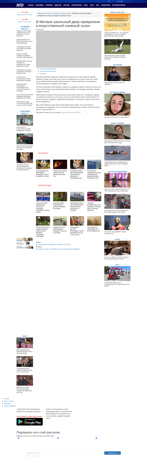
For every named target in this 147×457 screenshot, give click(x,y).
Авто (97, 5)
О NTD (6, 398)
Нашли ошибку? (10, 406)
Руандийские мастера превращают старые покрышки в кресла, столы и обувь (77, 231)
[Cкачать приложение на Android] (29, 424)
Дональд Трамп (22, 14)
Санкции (29, 14)
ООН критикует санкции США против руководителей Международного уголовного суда (94, 174)
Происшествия (76, 5)
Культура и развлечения (61, 13)
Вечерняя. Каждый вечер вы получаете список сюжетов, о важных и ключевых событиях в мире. (35, 440)
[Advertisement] (55, 132)
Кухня (117, 239)
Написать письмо (52, 420)
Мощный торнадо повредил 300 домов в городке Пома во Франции (24, 55)
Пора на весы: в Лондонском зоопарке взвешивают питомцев (23, 78)
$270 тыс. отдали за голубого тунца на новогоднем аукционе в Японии (116, 258)
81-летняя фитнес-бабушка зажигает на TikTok (53, 244)
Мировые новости (44, 13)
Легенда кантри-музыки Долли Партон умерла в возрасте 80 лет (23, 71)
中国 (121, 1)
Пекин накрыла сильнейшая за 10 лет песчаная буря (93, 229)
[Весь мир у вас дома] (17, 319)
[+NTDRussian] (17, 325)
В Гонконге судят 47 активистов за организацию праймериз (58, 249)
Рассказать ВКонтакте (48, 71)
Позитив (66, 5)
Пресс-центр (8, 401)
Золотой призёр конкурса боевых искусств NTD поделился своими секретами (114, 57)
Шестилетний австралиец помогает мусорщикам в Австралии (24, 147)
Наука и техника (117, 123)
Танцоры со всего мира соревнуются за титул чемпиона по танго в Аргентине (23, 33)
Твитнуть (43, 73)
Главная (31, 5)
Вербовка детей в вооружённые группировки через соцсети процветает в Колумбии (23, 88)
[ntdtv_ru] (17, 331)
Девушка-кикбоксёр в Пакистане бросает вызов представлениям (24, 41)
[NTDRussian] (17, 316)
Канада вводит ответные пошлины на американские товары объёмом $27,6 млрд (24, 63)
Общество (57, 5)
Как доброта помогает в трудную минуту (117, 117)
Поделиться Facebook (48, 69)
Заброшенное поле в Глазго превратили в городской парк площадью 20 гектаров (76, 206)
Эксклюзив (117, 65)
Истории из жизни (118, 5)
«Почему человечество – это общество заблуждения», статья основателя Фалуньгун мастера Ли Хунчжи (116, 34)
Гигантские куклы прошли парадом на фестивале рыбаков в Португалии (24, 96)
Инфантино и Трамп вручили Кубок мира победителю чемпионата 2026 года (24, 390)
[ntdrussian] (17, 328)
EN (118, 1)
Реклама (7, 403)
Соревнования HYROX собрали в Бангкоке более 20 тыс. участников (24, 370)
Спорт (92, 5)
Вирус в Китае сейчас (24, 22)
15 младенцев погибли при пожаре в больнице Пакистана (23, 48)
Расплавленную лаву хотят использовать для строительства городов (24, 103)
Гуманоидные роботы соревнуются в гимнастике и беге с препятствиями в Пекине (116, 163)
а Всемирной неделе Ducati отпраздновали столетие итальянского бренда (116, 284)
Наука (86, 5)
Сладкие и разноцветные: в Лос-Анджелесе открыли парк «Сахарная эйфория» (94, 206)
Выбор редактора (117, 12)
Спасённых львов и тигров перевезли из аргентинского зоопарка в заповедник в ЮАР (76, 174)
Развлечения (105, 5)
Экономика (40, 5)
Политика (49, 5)
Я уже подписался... (33, 456)
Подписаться (112, 453)
